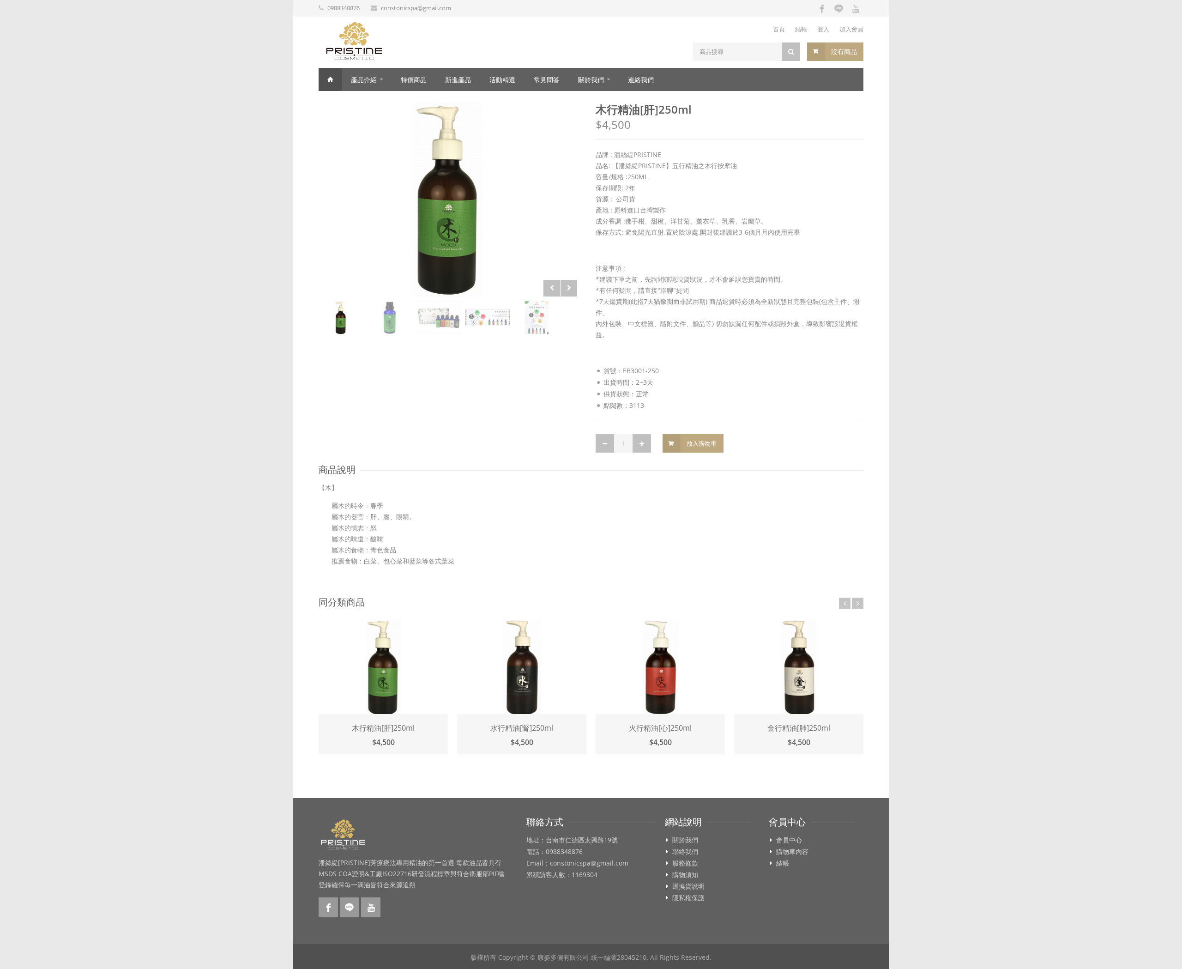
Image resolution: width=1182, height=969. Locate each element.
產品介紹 (364, 79)
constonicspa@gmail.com (416, 8)
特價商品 (414, 79)
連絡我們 (641, 79)
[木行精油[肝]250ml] (448, 200)
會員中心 (789, 840)
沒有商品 (844, 51)
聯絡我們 (685, 852)
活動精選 (502, 79)
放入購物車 (702, 443)
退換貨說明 (688, 886)
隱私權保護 (688, 898)
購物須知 (685, 875)
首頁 (779, 29)
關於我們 (591, 79)
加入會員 (851, 29)
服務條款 (685, 863)
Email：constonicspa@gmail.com (577, 863)
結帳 (801, 29)
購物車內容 (792, 852)
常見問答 (547, 79)
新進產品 (458, 79)
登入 (823, 29)
